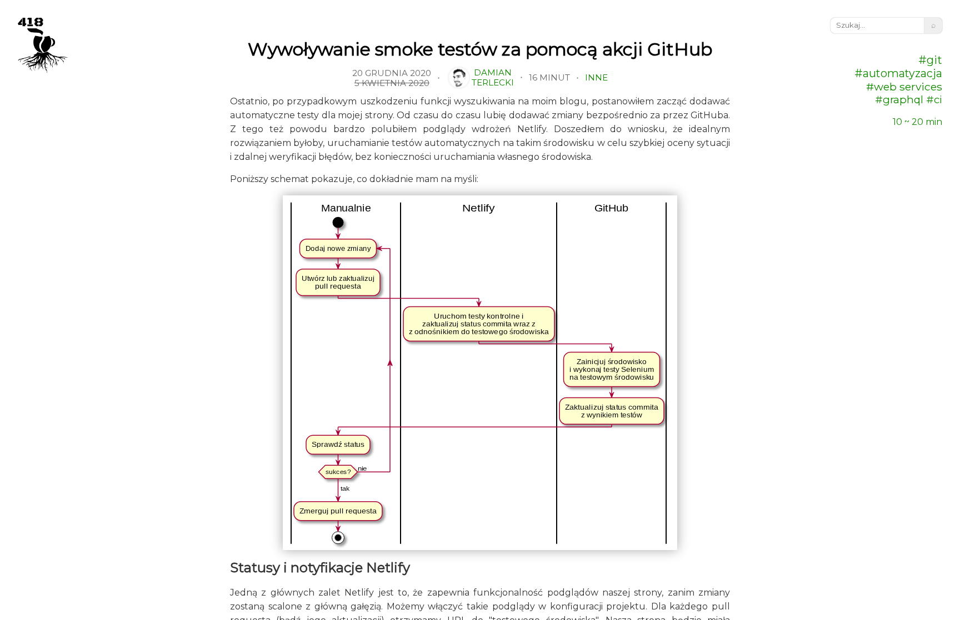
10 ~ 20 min (917, 122)
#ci (932, 99)
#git (930, 60)
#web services (904, 86)
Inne (596, 77)
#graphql (899, 99)
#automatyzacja (898, 73)
